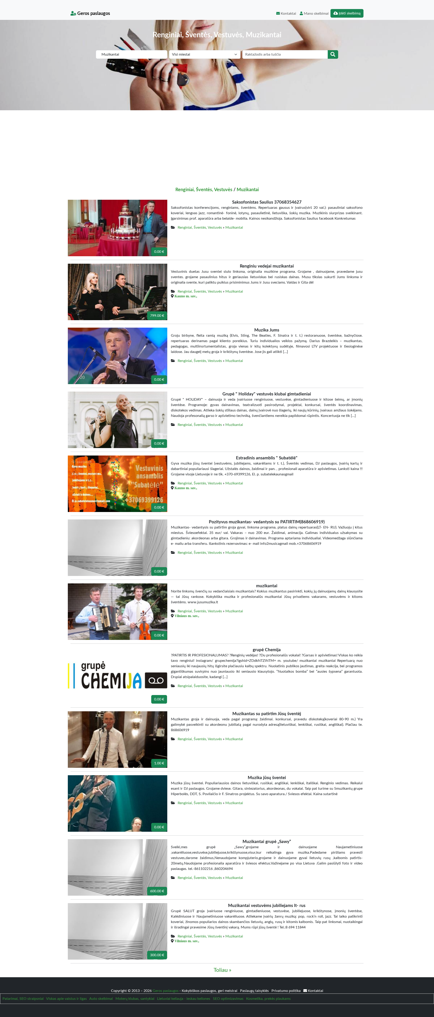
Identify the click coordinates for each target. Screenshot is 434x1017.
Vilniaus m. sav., (187, 616)
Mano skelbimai (316, 13)
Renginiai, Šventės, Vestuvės (203, 190)
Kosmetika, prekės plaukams (268, 999)
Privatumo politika (286, 991)
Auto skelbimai (101, 999)
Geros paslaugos (93, 13)
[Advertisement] (217, 144)
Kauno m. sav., (186, 296)
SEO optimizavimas (228, 999)
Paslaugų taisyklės (255, 991)
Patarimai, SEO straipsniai (23, 999)
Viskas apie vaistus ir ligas (66, 999)
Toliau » (222, 970)
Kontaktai (288, 13)
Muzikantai (248, 190)
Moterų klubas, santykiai (135, 999)
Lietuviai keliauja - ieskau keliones (183, 999)
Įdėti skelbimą (349, 13)
